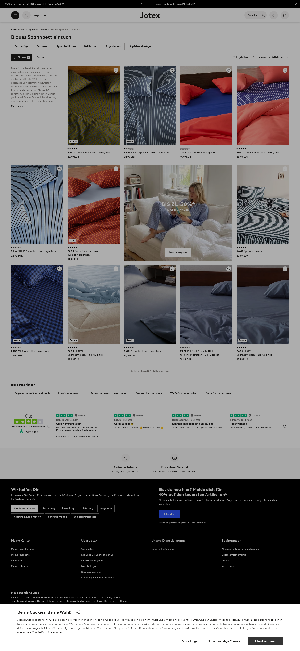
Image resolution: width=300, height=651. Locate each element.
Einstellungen (190, 641)
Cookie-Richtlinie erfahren (47, 632)
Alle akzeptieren (265, 641)
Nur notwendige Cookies (224, 641)
